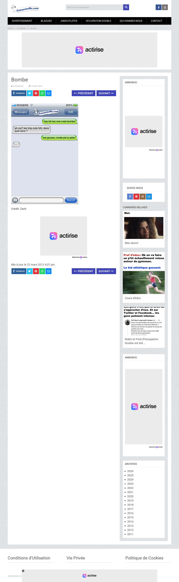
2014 (130, 521)
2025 (130, 475)
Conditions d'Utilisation (29, 558)
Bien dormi (131, 243)
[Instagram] (143, 197)
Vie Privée (76, 558)
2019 (130, 500)
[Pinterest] (136, 197)
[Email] (149, 197)
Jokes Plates (68, 20)
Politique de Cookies (144, 558)
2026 (130, 471)
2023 (130, 483)
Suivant (105, 93)
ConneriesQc (18, 86)
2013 (130, 525)
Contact (156, 20)
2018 (130, 504)
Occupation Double (98, 20)
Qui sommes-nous (131, 20)
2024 (130, 479)
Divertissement (22, 20)
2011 (130, 534)
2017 (130, 509)
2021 (130, 492)
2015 (130, 517)
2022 (130, 488)
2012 (130, 530)
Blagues (46, 20)
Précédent (85, 93)
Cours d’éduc (133, 298)
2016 (130, 513)
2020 (130, 496)
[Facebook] (130, 197)
